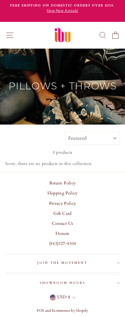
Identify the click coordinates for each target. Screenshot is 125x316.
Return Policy (62, 183)
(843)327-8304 (62, 243)
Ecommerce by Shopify (70, 310)
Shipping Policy (62, 193)
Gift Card (62, 213)
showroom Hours (62, 283)
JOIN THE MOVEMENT (62, 263)
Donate (62, 233)
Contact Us (62, 223)
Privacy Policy (62, 203)
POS (40, 310)
